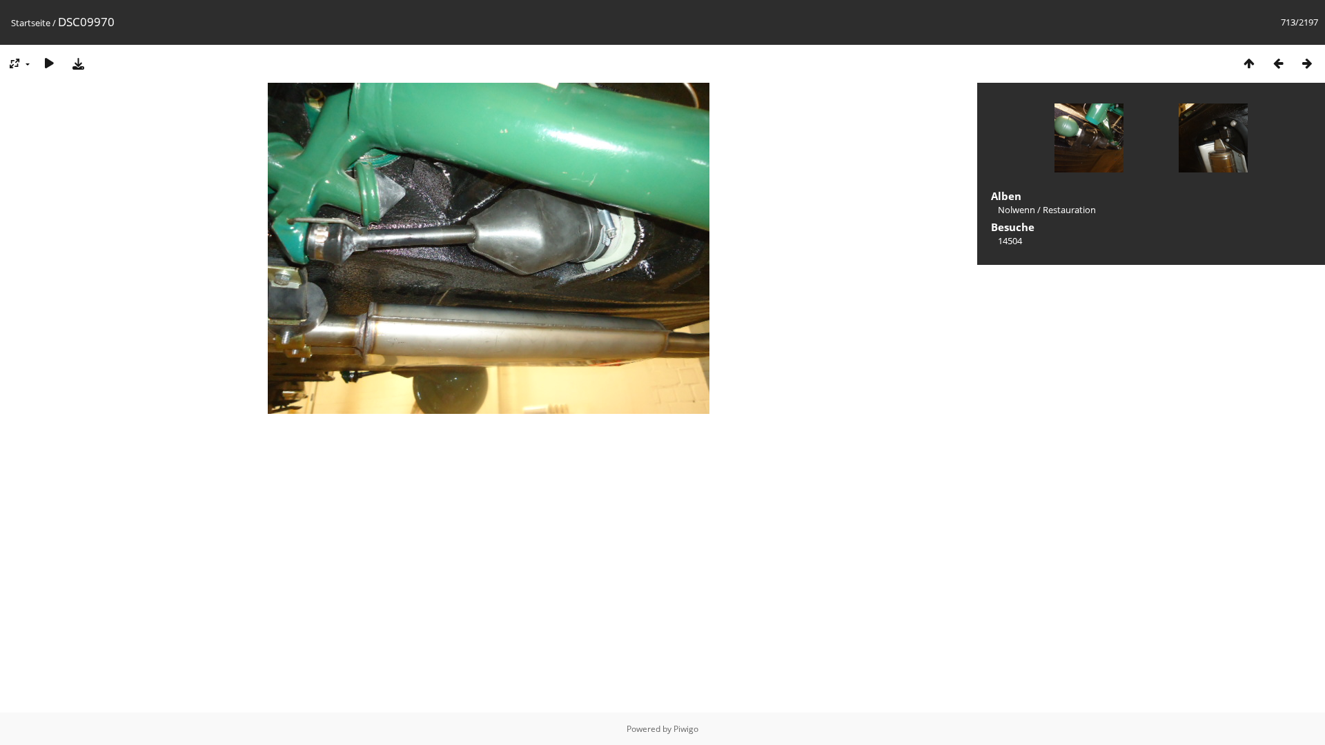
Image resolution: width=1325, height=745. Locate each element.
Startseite (30, 23)
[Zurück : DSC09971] (1278, 63)
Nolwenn (1016, 209)
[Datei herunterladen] (77, 63)
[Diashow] (49, 63)
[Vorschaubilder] (1249, 63)
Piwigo (686, 729)
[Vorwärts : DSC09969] (1307, 63)
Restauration (1069, 209)
